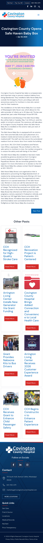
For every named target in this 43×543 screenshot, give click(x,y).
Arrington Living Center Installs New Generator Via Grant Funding (10, 302)
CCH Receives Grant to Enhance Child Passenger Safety (9, 418)
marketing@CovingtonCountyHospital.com (22, 490)
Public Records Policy (22, 539)
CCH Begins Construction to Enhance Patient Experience (31, 416)
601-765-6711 (35, 3)
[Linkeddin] (20, 464)
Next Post (36, 211)
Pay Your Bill (18, 3)
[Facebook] (28, 6)
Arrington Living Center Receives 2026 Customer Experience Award (31, 364)
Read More (9, 267)
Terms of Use (33, 539)
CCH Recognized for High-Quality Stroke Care (10, 253)
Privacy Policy (10, 539)
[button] (39, 6)
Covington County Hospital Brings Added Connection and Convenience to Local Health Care (31, 306)
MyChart (10, 3)
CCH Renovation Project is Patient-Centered (31, 253)
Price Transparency (9, 528)
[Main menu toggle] (38, 15)
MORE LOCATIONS (11, 497)
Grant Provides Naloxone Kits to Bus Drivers (9, 360)
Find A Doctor (7, 512)
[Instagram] (35, 6)
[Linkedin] (31, 6)
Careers (27, 3)
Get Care (5, 508)
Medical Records (8, 520)
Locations (6, 516)
